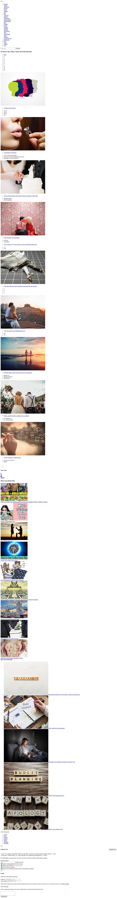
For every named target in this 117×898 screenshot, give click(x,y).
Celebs (5, 5)
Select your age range (10, 108)
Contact (6, 837)
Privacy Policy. (44, 858)
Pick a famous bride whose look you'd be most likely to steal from (21, 196)
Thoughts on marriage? (10, 152)
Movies (6, 8)
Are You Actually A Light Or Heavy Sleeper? (12, 580)
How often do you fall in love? (12, 457)
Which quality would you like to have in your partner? (18, 372)
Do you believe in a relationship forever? (14, 331)
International (7, 34)
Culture (6, 27)
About (5, 834)
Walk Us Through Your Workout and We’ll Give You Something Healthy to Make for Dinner (24, 502)
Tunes (5, 10)
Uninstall (6, 843)
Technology (7, 31)
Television (6, 7)
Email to (3, 879)
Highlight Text (112, 849)
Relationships (7, 21)
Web (5, 32)
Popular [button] (6, 4)
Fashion (6, 11)
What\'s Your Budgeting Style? (56, 795)
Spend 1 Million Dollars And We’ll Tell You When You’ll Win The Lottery (19, 599)
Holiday (6, 24)
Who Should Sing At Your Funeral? (10, 638)
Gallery (6, 44)
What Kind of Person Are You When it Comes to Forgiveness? (64, 694)
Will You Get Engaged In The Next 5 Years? (12, 658)
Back (5, 54)
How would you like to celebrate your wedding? (16, 416)
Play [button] (5, 14)
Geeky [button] (5, 25)
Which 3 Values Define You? (8, 521)
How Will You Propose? (7, 541)
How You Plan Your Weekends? (57, 728)
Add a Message (4, 886)
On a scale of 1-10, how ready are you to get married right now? (20, 244)
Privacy (6, 839)
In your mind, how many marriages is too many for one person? (20, 286)
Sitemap (6, 841)
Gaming (6, 30)
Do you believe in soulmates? (12, 237)
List (5, 45)
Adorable (6, 15)
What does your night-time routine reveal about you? (62, 762)
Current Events (7, 38)
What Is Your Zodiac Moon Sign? (9, 560)
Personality (6, 40)
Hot (5, 12)
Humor (5, 17)
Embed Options (5, 860)
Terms (5, 840)
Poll (5, 41)
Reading (6, 28)
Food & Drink (7, 20)
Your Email (3, 881)
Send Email (4, 896)
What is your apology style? (56, 829)
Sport (5, 35)
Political (6, 37)
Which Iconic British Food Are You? (10, 619)
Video (5, 42)
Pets (5, 22)
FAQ (5, 836)
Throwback (7, 18)
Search (18, 48)
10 (4, 69)
